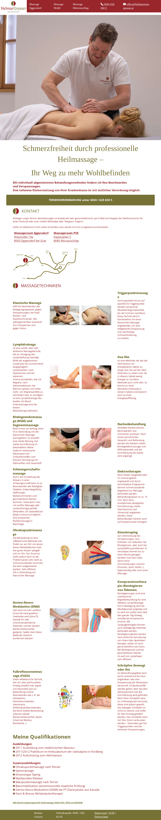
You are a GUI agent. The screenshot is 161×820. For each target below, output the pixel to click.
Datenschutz (101, 816)
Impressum (100, 812)
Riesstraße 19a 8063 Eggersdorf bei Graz (31, 236)
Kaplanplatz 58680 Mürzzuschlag (66, 236)
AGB (111, 812)
